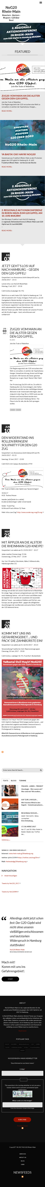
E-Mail (22, 1069)
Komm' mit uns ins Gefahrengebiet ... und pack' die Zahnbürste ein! (22, 637)
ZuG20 (18, 410)
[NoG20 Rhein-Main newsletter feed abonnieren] (22, 1128)
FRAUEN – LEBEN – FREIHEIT (32, 786)
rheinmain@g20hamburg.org (16, 861)
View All (5, 840)
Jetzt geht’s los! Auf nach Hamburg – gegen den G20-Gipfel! (20, 269)
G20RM (38, 1044)
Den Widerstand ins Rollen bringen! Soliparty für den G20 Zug (19, 443)
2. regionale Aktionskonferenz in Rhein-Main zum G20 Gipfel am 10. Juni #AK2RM (22, 213)
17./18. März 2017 (28, 826)
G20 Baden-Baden (16, 1047)
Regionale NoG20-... (29, 813)
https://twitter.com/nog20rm (28, 857)
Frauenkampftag (35, 1047)
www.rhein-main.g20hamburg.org (21, 853)
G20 (32, 1044)
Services (22, 1154)
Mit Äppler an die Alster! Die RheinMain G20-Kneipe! (22, 544)
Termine (22, 781)
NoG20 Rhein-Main (11, 9)
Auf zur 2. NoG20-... (29, 800)
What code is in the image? (22, 1100)
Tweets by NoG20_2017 (10, 883)
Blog (22, 1161)
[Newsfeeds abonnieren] (22, 1176)
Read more (6, 111)
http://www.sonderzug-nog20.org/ (30, 512)
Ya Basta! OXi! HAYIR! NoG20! (19, 154)
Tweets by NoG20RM (9, 892)
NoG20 (13, 410)
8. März (26, 1047)
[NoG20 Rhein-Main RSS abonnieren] (22, 752)
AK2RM (22, 1050)
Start (10, 979)
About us (22, 1157)
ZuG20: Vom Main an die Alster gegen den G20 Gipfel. (21, 97)
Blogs (13, 781)
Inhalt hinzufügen (10, 876)
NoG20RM (14, 1044)
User (22, 1164)
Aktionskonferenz (24, 1044)
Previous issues (22, 1126)
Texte (5, 781)
